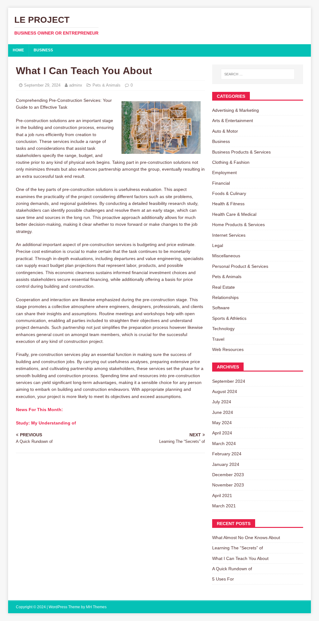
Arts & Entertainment (232, 120)
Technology (223, 328)
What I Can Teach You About (240, 558)
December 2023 (228, 474)
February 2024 (226, 453)
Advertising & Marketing (235, 110)
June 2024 (222, 412)
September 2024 (228, 381)
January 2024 (225, 464)
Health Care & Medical (234, 214)
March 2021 (224, 505)
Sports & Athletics (229, 318)
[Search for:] (258, 74)
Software (221, 307)
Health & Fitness (228, 203)
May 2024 (222, 422)
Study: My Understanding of (46, 422)
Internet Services (228, 235)
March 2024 (224, 443)
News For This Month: (39, 409)
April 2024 (222, 432)
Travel (218, 339)
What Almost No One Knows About (246, 537)
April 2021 (222, 495)
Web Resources (228, 349)
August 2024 (224, 391)
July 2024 (221, 401)
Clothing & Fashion (231, 162)
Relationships (225, 297)
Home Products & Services (238, 224)
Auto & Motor (225, 131)
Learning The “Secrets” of (237, 547)
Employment (224, 172)
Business (43, 50)
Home (18, 50)
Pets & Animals (107, 85)
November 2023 (228, 484)
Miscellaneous (226, 255)
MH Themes (96, 607)
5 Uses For (223, 578)
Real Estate (223, 287)
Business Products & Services (241, 151)
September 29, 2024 (42, 85)
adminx (75, 85)
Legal (217, 245)
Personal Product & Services (240, 266)
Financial (221, 183)
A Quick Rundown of (232, 568)
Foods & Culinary (229, 193)
